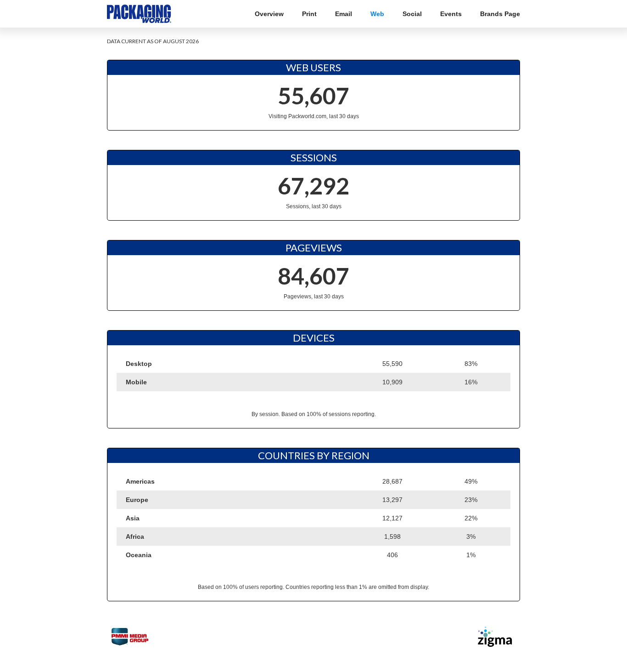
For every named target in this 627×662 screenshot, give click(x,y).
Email (343, 13)
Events (451, 13)
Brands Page (500, 13)
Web (377, 13)
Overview (269, 13)
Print (309, 13)
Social (412, 13)
